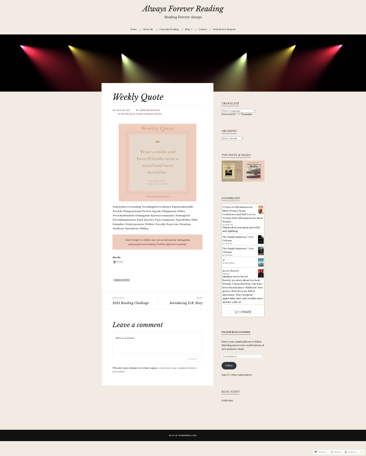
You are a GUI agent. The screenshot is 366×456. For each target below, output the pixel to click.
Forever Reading (149, 110)
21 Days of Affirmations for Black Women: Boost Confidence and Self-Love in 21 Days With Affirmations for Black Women (242, 214)
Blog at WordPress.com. (183, 435)
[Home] (253, 171)
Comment (192, 359)
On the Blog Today (132, 114)
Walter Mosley (229, 263)
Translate (246, 114)
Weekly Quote (153, 114)
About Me (148, 29)
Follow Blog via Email (236, 332)
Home (134, 29)
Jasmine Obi (228, 225)
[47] (261, 265)
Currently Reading (169, 29)
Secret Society (230, 270)
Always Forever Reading (183, 8)
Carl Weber (228, 244)
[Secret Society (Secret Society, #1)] (261, 277)
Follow (229, 365)
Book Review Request (224, 29)
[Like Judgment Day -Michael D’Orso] (232, 171)
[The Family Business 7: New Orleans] (261, 243)
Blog (187, 29)
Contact (203, 29)
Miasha (226, 274)
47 (223, 260)
